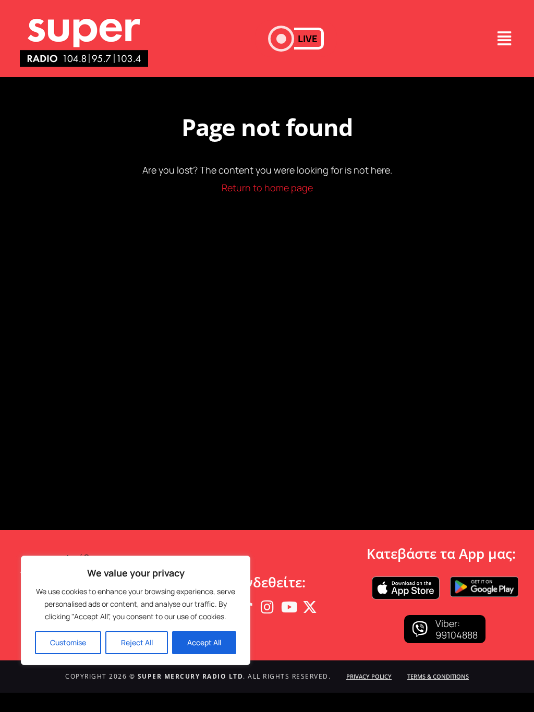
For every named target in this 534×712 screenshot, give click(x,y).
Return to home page (267, 187)
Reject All (137, 642)
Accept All (204, 642)
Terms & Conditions (438, 676)
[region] (135, 610)
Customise (68, 642)
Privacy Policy (369, 676)
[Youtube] (288, 607)
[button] (296, 38)
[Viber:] (420, 629)
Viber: (447, 623)
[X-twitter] (309, 607)
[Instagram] (267, 607)
